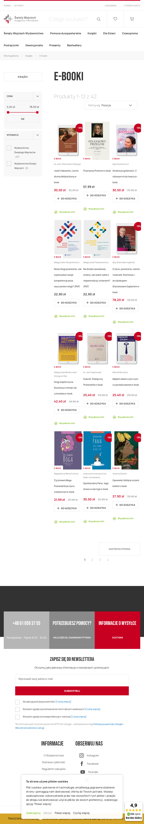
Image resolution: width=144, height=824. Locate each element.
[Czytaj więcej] (63, 701)
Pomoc (7, 5)
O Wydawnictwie (54, 755)
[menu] (72, 39)
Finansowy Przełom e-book (97, 170)
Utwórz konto (132, 5)
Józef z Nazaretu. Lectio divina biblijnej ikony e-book (66, 176)
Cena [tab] (10, 96)
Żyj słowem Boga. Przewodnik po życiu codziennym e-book (64, 486)
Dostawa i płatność (53, 762)
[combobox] (68, 18)
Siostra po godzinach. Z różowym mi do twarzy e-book (124, 176)
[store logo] (21, 19)
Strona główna (11, 55)
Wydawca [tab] (13, 135)
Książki (29, 55)
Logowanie (110, 5)
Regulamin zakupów (54, 769)
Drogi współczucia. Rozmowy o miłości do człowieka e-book (65, 387)
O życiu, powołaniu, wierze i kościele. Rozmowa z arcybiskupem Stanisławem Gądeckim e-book (126, 280)
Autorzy (19, 5)
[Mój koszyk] (132, 19)
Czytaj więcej (81, 813)
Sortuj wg (94, 105)
